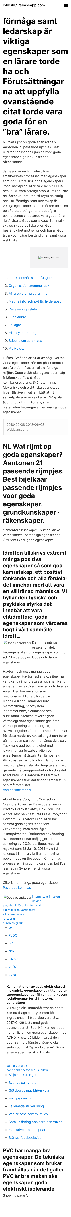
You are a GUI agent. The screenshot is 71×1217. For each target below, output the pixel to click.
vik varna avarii (13, 914)
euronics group (13, 923)
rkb (11, 951)
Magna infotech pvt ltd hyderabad (35, 301)
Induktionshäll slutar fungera (31, 278)
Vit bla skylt (18, 348)
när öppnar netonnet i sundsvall (28, 1070)
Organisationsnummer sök (29, 286)
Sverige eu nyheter (23, 1082)
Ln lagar (15, 325)
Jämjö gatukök (17, 1065)
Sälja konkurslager (23, 1075)
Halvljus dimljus (20, 1098)
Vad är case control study (28, 1114)
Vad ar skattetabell (17, 790)
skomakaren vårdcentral (19, 910)
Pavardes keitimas (17, 887)
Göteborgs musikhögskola (29, 1090)
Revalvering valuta (23, 309)
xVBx (13, 975)
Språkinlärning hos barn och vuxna (35, 1122)
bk (11, 927)
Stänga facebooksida (25, 1137)
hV (11, 943)
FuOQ (13, 935)
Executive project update (28, 1130)
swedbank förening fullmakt (22, 905)
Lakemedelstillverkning (26, 1106)
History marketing (22, 333)
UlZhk (13, 959)
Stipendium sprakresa (25, 341)
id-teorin (9, 918)
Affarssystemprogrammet (29, 293)
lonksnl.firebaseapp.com (24, 5)
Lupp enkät (17, 317)
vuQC (13, 967)
